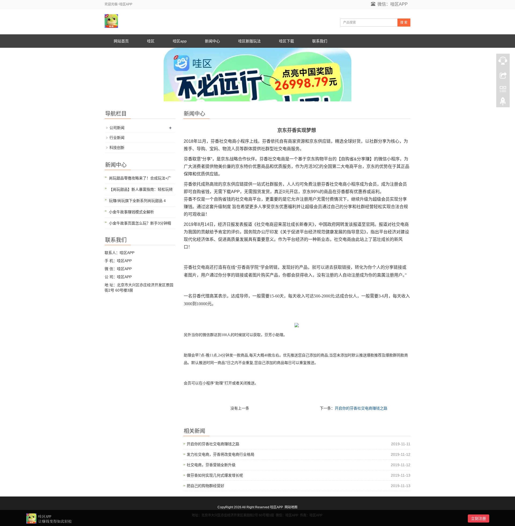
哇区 (150, 41)
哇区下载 (286, 41)
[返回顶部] (503, 102)
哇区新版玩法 (249, 41)
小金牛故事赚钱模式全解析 (131, 212)
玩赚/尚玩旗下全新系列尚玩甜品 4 (137, 200)
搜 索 (403, 22)
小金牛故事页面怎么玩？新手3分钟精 (140, 223)
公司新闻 (116, 128)
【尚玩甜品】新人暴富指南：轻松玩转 (141, 189)
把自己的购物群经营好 (205, 486)
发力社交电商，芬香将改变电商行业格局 (220, 454)
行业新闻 (116, 137)
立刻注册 (478, 518)
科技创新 (116, 147)
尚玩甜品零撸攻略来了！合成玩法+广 (140, 178)
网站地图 (291, 507)
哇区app (180, 41)
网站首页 (121, 41)
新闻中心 (212, 41)
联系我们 (319, 41)
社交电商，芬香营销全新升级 (211, 465)
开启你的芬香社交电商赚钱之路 (361, 408)
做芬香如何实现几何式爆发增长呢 (215, 475)
